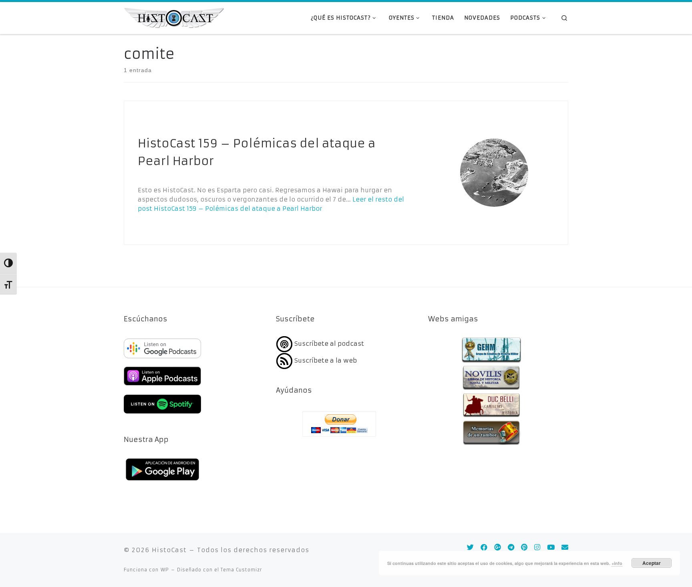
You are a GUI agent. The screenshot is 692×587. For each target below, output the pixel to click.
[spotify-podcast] (162, 414)
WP (165, 570)
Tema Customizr (241, 570)
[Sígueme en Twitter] (470, 547)
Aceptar (651, 563)
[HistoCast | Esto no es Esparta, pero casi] (174, 17)
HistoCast (169, 550)
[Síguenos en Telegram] (511, 547)
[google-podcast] (162, 359)
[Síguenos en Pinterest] (524, 547)
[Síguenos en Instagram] (537, 547)
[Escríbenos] (564, 547)
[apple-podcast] (162, 386)
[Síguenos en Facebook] (484, 547)
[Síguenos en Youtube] (551, 547)
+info (617, 563)
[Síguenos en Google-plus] (497, 547)
